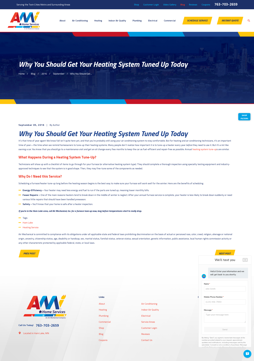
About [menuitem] (62, 20)
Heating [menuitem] (98, 20)
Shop (136, 4)
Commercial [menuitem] (170, 20)
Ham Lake (28, 222)
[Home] (24, 20)
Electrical (146, 316)
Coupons (206, 4)
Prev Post (29, 253)
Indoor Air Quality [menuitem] (117, 20)
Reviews (193, 4)
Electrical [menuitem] (152, 20)
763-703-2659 (225, 4)
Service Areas (148, 322)
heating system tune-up (204, 149)
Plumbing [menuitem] (137, 20)
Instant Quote (230, 20)
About (102, 304)
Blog (182, 4)
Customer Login (151, 4)
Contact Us (146, 340)
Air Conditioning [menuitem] (80, 20)
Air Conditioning (149, 304)
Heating (103, 309)
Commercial (105, 322)
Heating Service (30, 227)
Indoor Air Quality (150, 309)
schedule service (197, 20)
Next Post (225, 253)
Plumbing (103, 316)
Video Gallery (169, 4)
